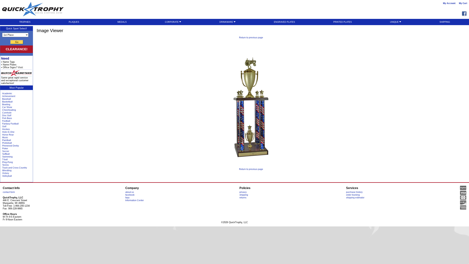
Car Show (7, 107)
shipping (243, 195)
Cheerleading (9, 110)
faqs (127, 197)
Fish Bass (7, 118)
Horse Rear (8, 134)
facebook (129, 195)
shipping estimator (355, 197)
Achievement (8, 96)
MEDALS (122, 22)
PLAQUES (74, 22)
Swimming (7, 156)
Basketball (7, 101)
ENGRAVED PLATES (284, 22)
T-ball (5, 159)
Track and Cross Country (14, 167)
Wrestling (7, 170)
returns (242, 197)
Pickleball (7, 143)
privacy (243, 192)
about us (129, 192)
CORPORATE (172, 22)
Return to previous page (251, 37)
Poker (5, 148)
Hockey (6, 129)
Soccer (5, 151)
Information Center (134, 200)
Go (16, 42)
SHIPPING (445, 22)
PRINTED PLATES (342, 22)
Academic (7, 93)
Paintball (6, 140)
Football (6, 121)
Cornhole (7, 112)
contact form (9, 192)
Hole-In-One (8, 132)
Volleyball (7, 176)
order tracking (353, 195)
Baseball (6, 99)
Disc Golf (6, 115)
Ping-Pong (7, 162)
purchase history (354, 192)
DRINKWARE (226, 22)
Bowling (6, 104)
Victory (5, 173)
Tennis (5, 165)
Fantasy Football (10, 123)
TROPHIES (24, 22)
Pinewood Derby (10, 145)
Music (5, 137)
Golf (4, 126)
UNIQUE (394, 22)
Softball (6, 154)
